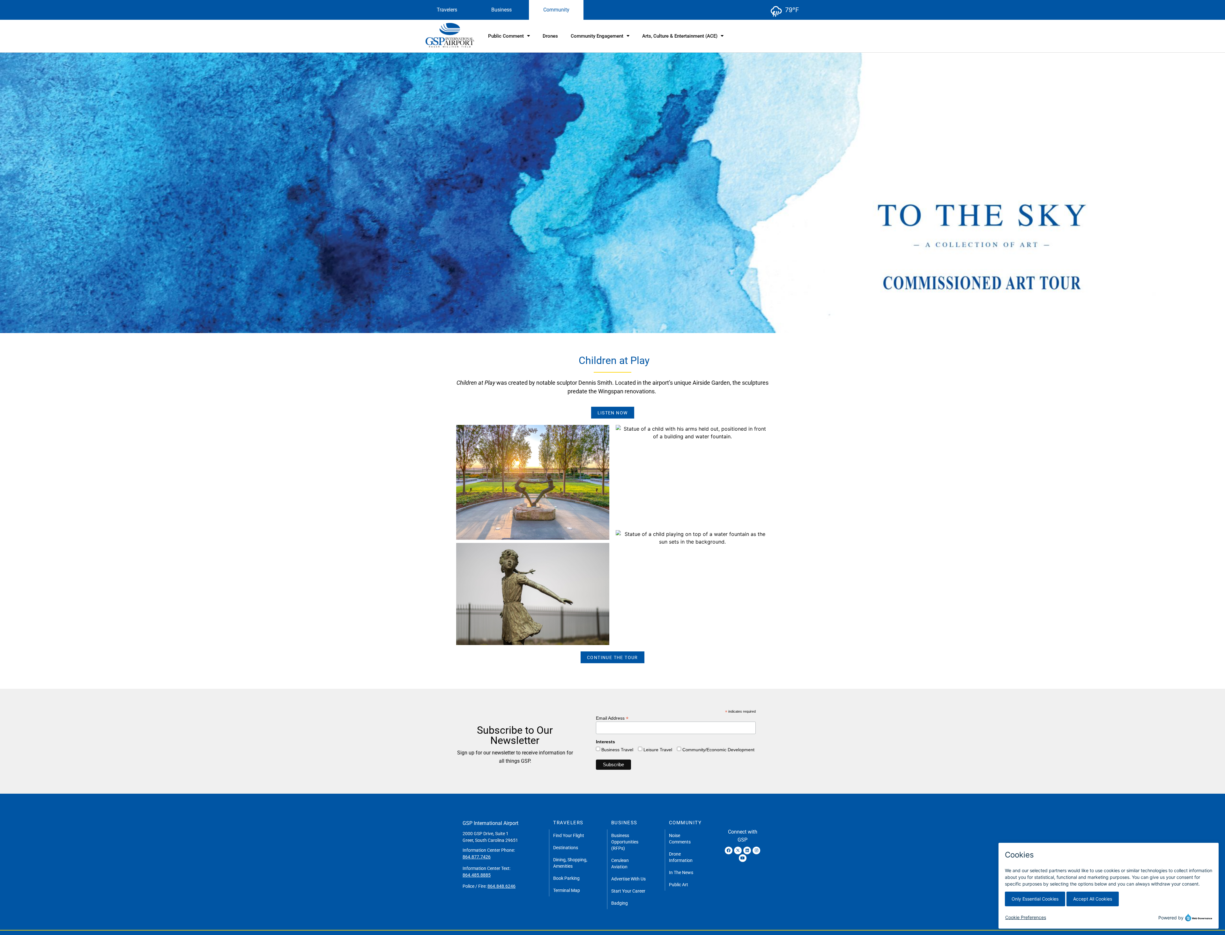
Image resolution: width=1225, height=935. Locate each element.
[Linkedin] (747, 850)
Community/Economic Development (718, 749)
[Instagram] (756, 850)
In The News (681, 872)
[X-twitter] (738, 850)
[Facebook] (728, 850)
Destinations (565, 847)
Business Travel (617, 749)
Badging (619, 903)
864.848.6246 (501, 886)
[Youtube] (742, 858)
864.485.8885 (477, 875)
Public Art (678, 884)
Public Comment (506, 36)
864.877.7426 (477, 856)
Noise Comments (680, 838)
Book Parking (566, 878)
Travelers (447, 10)
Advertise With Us (628, 878)
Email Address (612, 718)
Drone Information (681, 857)
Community (556, 10)
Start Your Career (628, 891)
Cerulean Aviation (620, 863)
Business (501, 10)
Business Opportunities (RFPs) (624, 842)
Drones (550, 36)
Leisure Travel (657, 749)
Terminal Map (566, 890)
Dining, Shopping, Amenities (570, 863)
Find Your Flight (568, 835)
